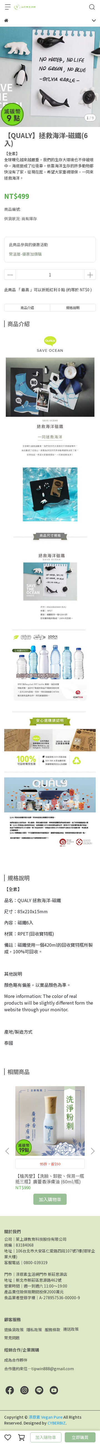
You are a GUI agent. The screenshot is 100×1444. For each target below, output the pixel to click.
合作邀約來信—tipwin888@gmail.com (39, 1368)
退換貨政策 (14, 1329)
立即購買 (80, 1437)
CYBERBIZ (57, 1423)
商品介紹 (27, 307)
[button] (92, 1151)
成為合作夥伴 (16, 1360)
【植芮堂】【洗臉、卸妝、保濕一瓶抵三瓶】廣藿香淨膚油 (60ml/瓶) (49, 1178)
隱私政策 (34, 1329)
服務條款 (52, 1329)
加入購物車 (45, 1437)
